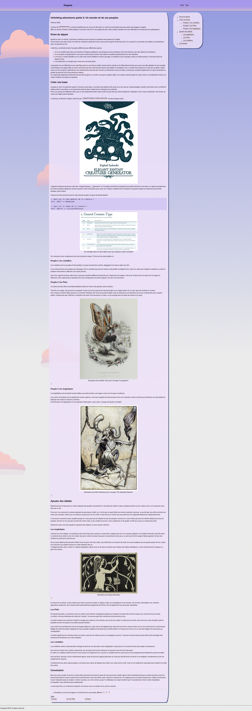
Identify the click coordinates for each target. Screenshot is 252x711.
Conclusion (183, 43)
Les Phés (186, 37)
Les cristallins (188, 40)
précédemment (64, 26)
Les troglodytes (188, 34)
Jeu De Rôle (70, 699)
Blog (182, 5)
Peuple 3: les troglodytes (191, 28)
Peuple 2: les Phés (189, 26)
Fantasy (54, 699)
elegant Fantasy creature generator (95, 98)
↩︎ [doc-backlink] (103, 692)
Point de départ (184, 17)
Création (88, 699)
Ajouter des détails (185, 31)
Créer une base (184, 20)
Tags (187, 5)
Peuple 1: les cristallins (191, 23)
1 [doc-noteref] (51, 383)
